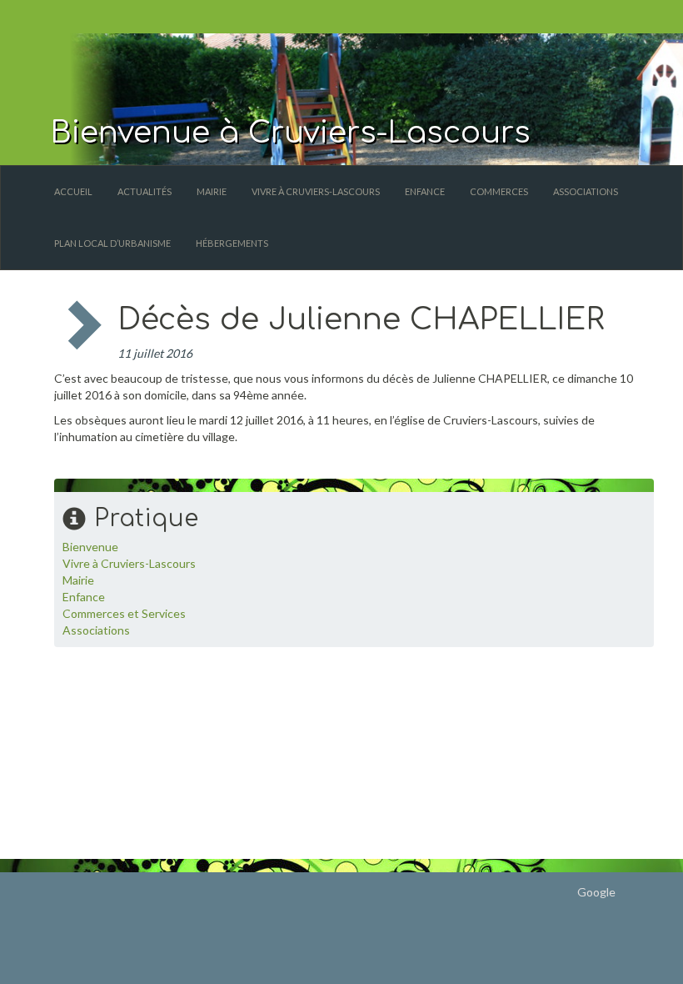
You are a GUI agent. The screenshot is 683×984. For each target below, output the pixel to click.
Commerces (499, 191)
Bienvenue (90, 547)
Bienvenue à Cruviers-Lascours (290, 132)
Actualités (144, 191)
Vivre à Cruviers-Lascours (316, 191)
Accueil (73, 191)
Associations (585, 191)
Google (596, 892)
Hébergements (232, 243)
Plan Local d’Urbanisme (112, 243)
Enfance (425, 191)
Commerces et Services (124, 613)
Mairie (212, 191)
